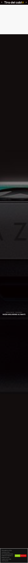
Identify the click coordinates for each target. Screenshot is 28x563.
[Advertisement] (14, 19)
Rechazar (23, 555)
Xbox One (12, 312)
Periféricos (8, 312)
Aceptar (17, 555)
